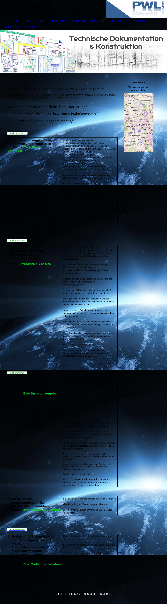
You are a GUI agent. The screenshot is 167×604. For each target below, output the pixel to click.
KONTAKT (140, 21)
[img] (83, 51)
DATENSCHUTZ (35, 27)
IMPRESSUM (11, 27)
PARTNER (98, 21)
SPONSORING (119, 21)
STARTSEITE (11, 21)
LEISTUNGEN (33, 21)
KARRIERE (79, 21)
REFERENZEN (57, 21)
